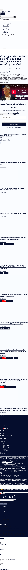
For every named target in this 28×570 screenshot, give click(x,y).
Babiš (14, 456)
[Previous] (0, 538)
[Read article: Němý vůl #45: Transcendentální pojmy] (14, 202)
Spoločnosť (6, 29)
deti (2, 457)
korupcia (17, 458)
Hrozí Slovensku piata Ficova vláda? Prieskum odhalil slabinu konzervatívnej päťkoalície (13, 267)
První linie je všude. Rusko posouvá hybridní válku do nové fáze (12, 188)
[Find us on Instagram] (1, 473)
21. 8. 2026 (3, 242)
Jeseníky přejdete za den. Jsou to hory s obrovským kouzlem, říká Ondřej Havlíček (13, 380)
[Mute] (0, 554)
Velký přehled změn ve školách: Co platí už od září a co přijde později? (13, 238)
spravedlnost (20, 134)
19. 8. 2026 (3, 413)
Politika (7, 462)
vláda (8, 470)
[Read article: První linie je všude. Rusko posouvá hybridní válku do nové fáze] (14, 177)
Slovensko (8, 23)
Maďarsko (3, 460)
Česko (7, 24)
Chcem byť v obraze (14, 124)
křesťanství (9, 134)
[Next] (3, 538)
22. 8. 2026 (3, 192)
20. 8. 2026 (3, 356)
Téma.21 (22, 466)
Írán (9, 471)
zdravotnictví (3, 471)
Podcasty (5, 450)
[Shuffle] (0, 545)
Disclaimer (17, 476)
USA (11, 468)
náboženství (14, 460)
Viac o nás (3, 438)
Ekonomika (6, 26)
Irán (7, 458)
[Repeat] (2, 545)
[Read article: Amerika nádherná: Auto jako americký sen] (14, 151)
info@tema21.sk (9, 435)
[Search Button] (0, 15)
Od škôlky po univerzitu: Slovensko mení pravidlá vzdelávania (13, 295)
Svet (4, 27)
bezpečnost (20, 456)
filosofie (24, 457)
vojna (15, 470)
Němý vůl (5, 32)
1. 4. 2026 (18, 68)
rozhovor (14, 134)
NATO (8, 460)
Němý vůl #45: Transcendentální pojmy (13, 213)
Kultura (23, 458)
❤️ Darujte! (2, 493)
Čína (17, 471)
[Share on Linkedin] (0, 137)
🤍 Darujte (2, 14)
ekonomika (7, 457)
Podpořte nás (3, 504)
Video (24, 134)
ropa (2, 463)
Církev (25, 456)
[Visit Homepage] (3, 9)
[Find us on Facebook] (0, 473)
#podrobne (5, 31)
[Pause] (2, 538)
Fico (18, 457)
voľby (20, 470)
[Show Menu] (0, 48)
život (21, 471)
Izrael (11, 458)
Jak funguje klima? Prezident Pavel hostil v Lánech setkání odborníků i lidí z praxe (13, 409)
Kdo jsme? (2, 12)
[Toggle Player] (0, 543)
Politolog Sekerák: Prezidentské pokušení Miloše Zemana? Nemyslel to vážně (14, 323)
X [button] (0, 494)
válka (24, 470)
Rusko (18, 464)
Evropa (5, 134)
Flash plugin (12, 559)
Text (6, 466)
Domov (5, 22)
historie (2, 458)
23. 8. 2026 (3, 167)
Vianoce (18, 468)
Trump (15, 466)
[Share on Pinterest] (1, 137)
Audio (9, 456)
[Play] (1, 538)
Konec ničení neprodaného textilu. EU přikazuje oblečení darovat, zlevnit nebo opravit (13, 351)
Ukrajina (8, 28)
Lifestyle (5, 449)
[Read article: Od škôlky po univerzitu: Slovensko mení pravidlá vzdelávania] (14, 283)
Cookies (11, 476)
